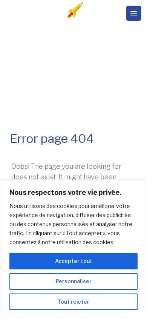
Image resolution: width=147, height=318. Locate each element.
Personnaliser (74, 281)
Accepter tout (73, 261)
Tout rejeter (73, 301)
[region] (73, 249)
